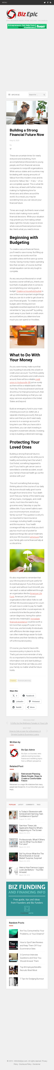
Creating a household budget (28, 291)
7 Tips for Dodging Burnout (32, 979)
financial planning (24, 681)
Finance (13, 681)
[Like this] (11, 149)
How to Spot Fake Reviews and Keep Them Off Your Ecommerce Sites (31, 945)
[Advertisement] (27, 63)
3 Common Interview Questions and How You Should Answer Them (30, 958)
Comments (30, 804)
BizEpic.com (22, 1061)
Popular (12, 804)
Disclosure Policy (25, 1064)
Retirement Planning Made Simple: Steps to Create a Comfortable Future (31, 777)
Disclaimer (36, 1064)
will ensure (34, 537)
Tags (38, 804)
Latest (20, 804)
